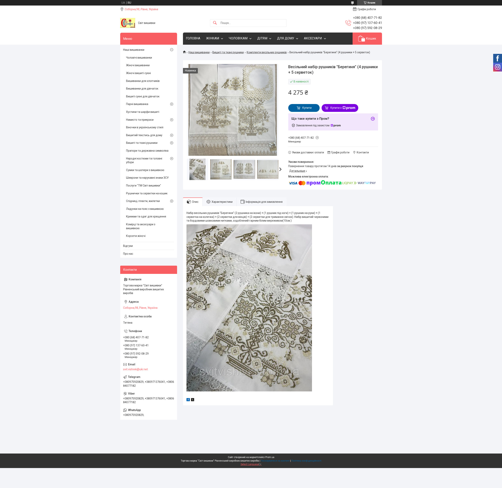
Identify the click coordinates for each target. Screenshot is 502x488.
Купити (307, 107)
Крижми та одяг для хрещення (146, 216)
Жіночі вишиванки (138, 65)
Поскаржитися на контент (275, 460)
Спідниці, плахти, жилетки (143, 201)
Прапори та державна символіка (147, 150)
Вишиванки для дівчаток (142, 88)
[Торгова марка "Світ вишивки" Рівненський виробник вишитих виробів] (127, 23)
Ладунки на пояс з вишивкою (145, 208)
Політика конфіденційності (306, 460)
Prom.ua (269, 457)
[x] (192, 400)
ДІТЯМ (262, 38)
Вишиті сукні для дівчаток (142, 96)
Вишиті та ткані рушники (228, 52)
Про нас (128, 253)
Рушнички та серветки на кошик (146, 193)
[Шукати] (215, 23)
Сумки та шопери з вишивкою (145, 170)
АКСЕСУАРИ (313, 38)
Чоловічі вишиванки (139, 57)
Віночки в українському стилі (144, 127)
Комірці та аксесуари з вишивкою (140, 226)
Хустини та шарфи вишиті (142, 111)
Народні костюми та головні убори (144, 160)
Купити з (336, 107)
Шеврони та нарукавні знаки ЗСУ (147, 177)
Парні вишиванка (137, 104)
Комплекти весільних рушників (267, 52)
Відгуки (128, 245)
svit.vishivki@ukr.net (135, 369)
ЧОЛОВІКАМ (238, 38)
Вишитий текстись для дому (144, 135)
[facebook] (188, 400)
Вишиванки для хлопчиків (143, 80)
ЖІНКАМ (212, 38)
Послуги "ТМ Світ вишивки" (143, 185)
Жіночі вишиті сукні (138, 73)
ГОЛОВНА (193, 38)
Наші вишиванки (199, 52)
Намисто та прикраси (140, 119)
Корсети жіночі (136, 235)
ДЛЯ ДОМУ (285, 38)
